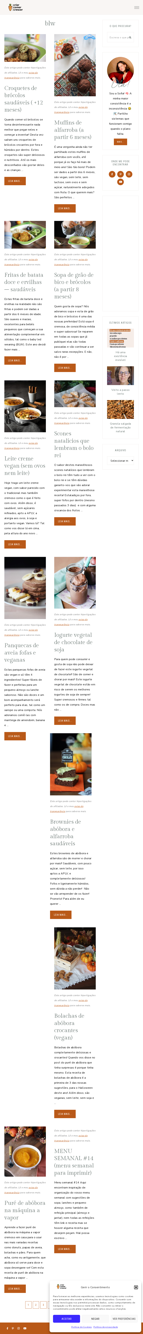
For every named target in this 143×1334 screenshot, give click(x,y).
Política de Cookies (81, 1327)
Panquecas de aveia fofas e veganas (21, 652)
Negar (95, 1318)
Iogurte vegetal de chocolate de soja (73, 642)
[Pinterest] (120, 174)
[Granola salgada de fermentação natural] (120, 410)
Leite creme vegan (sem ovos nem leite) (24, 465)
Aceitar (67, 1318)
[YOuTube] (120, 182)
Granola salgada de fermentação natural (120, 427)
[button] (136, 1287)
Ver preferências (124, 1318)
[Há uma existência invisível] (120, 339)
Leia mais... (15, 181)
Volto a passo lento (120, 392)
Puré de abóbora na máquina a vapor (25, 1210)
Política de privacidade (105, 1327)
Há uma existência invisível (120, 356)
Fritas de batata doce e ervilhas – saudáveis (23, 282)
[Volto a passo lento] (120, 376)
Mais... (120, 142)
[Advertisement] (125, 252)
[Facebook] (112, 174)
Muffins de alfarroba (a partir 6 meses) (72, 129)
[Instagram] (129, 174)
